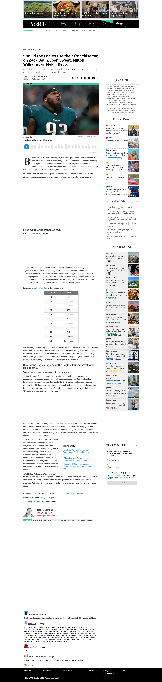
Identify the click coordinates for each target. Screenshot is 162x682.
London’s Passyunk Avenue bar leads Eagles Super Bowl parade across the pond (78, 452)
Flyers (48, 30)
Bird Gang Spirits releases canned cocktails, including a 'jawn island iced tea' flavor (122, 104)
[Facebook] (73, 78)
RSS (123, 671)
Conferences (112, 351)
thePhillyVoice (77, 493)
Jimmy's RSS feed (34, 502)
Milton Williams (86, 520)
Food (109, 175)
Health (77, 23)
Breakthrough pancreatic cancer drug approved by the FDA (120, 208)
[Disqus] (61, 581)
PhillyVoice (38, 24)
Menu (27, 24)
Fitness (110, 253)
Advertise (47, 671)
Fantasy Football (78, 30)
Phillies (65, 30)
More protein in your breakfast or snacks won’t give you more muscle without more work (121, 236)
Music (109, 162)
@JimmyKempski (62, 493)
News (63, 23)
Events (105, 23)
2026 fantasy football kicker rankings (121, 112)
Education (111, 126)
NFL (34, 84)
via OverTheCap (40, 288)
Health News (112, 150)
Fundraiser (111, 314)
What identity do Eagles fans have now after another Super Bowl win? (76, 459)
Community (111, 363)
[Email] (93, 78)
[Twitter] (77, 78)
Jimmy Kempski (42, 77)
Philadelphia (47, 520)
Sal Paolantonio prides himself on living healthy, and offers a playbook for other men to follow (122, 225)
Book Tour (111, 265)
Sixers (56, 30)
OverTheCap (36, 234)
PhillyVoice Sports (48, 497)
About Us (27, 671)
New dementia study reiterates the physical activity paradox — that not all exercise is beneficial (121, 231)
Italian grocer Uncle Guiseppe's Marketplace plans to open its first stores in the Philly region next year (122, 98)
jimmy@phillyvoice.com (46, 515)
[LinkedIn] (81, 78)
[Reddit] (85, 78)
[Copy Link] (97, 78)
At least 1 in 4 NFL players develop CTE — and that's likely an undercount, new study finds (122, 219)
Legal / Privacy (89, 671)
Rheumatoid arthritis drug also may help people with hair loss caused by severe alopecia (121, 213)
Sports (119, 23)
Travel (109, 290)
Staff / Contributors (108, 672)
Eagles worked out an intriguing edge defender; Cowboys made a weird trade (120, 87)
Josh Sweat (76, 520)
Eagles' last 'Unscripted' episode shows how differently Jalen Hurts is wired (77, 466)
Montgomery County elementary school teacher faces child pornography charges (121, 109)
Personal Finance (114, 327)
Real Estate (111, 278)
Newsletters (93, 30)
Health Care (111, 400)
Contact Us (67, 671)
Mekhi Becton (58, 520)
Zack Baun (67, 520)
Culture (91, 23)
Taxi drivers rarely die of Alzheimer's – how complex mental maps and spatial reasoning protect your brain (121, 92)
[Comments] (89, 78)
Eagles (40, 30)
